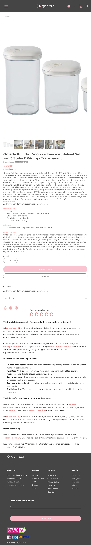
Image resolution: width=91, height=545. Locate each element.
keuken (73, 404)
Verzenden (52, 485)
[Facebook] (11, 310)
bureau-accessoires (36, 410)
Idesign (35, 475)
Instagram (76, 478)
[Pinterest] (16, 310)
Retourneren (53, 489)
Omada (35, 485)
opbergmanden (11, 346)
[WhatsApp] (5, 310)
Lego (34, 482)
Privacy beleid (53, 482)
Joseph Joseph (38, 478)
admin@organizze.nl (15, 485)
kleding (11, 410)
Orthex (34, 488)
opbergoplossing (11, 438)
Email (12, 506)
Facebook (76, 475)
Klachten (51, 492)
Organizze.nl (12, 328)
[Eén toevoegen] (15, 260)
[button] (81, 6)
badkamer (8, 407)
